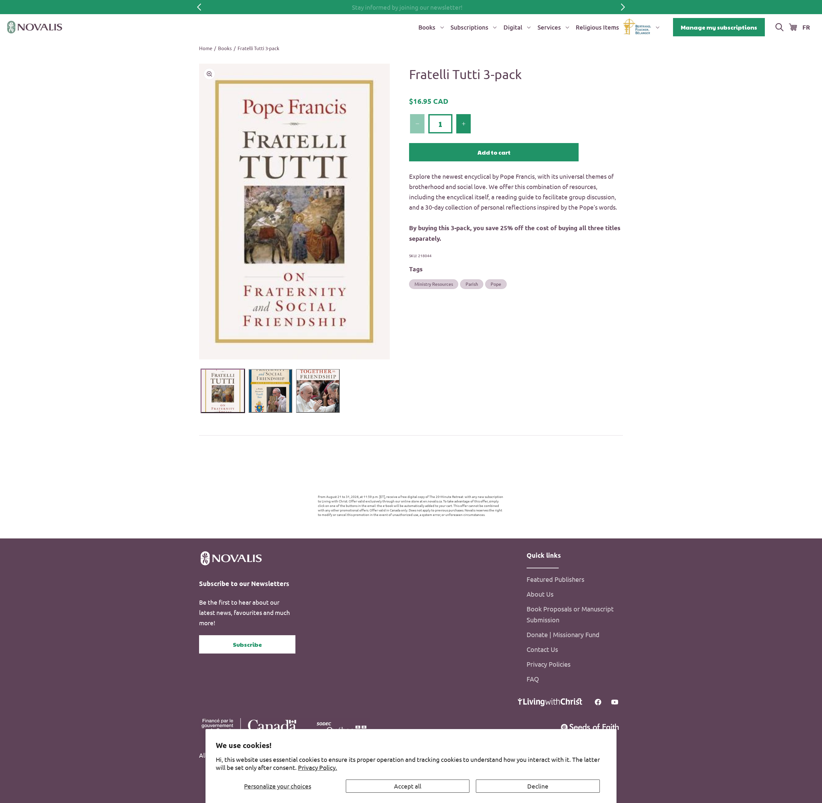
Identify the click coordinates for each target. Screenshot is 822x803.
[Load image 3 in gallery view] (318, 391)
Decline (537, 786)
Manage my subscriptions (719, 27)
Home (205, 48)
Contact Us (542, 649)
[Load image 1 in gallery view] (223, 391)
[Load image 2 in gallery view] (270, 391)
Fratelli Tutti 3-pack (258, 48)
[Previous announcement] (199, 7)
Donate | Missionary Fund (563, 634)
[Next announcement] (623, 7)
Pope (496, 284)
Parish (472, 284)
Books (225, 48)
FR (806, 27)
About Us (540, 594)
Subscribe (247, 644)
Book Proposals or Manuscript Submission (570, 614)
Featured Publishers (555, 579)
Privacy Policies (549, 664)
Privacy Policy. (317, 767)
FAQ (533, 679)
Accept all (407, 786)
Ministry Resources (434, 284)
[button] (430, 27)
